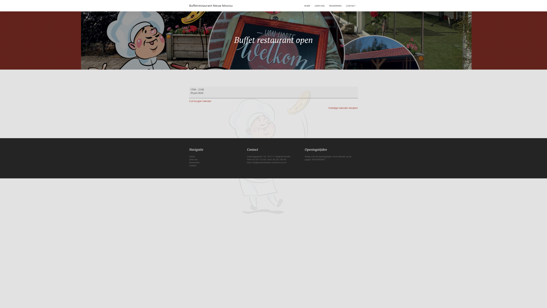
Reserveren (335, 5)
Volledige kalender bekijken (343, 108)
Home (307, 5)
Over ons (320, 5)
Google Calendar (202, 101)
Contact (351, 5)
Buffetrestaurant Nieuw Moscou (211, 6)
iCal (191, 101)
